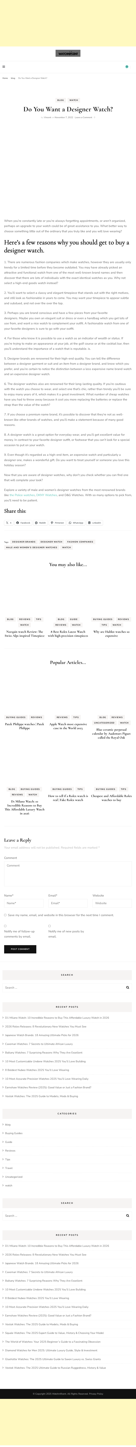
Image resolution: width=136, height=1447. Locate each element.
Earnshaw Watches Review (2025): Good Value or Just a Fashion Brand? (48, 1087)
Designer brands (24, 542)
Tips (38, 619)
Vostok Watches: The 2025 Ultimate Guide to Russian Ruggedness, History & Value (55, 1368)
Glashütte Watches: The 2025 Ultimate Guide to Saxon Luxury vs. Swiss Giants (53, 1359)
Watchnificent (59, 1393)
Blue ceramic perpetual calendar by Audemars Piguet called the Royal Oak (111, 734)
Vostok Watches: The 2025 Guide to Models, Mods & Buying (41, 1096)
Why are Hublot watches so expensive (111, 634)
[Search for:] (61, 987)
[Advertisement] (68, 1422)
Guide (74, 619)
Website (98, 896)
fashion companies (80, 542)
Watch (66, 547)
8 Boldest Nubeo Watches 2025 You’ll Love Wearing (37, 1070)
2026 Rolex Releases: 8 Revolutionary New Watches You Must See (45, 1026)
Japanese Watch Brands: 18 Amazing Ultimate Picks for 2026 (42, 1035)
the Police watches (22, 495)
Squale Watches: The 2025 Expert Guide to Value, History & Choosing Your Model (54, 1333)
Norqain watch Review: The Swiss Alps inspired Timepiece (24, 634)
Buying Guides (102, 619)
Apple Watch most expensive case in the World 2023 (68, 726)
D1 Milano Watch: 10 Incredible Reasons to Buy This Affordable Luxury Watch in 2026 (24, 807)
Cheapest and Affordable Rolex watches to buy (111, 798)
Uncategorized (104, 723)
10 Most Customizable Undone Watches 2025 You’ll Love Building (45, 1061)
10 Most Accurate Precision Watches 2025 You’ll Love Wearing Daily (46, 1079)
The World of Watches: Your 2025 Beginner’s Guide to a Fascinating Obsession (53, 1342)
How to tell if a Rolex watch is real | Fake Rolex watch (68, 798)
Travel (9, 1168)
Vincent (47, 117)
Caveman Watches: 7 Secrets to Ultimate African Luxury (39, 1044)
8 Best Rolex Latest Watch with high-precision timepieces (68, 634)
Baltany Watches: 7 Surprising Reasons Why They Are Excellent (43, 1052)
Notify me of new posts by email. (66, 934)
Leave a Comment (83, 117)
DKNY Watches (46, 495)
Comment (10, 858)
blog (60, 100)
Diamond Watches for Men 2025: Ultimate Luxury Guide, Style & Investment (51, 1350)
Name (8, 896)
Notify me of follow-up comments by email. (19, 934)
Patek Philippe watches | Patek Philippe (24, 726)
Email (52, 896)
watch (73, 100)
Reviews (25, 619)
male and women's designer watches (31, 547)
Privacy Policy (96, 1393)
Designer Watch (51, 542)
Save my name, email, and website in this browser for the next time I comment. (61, 915)
